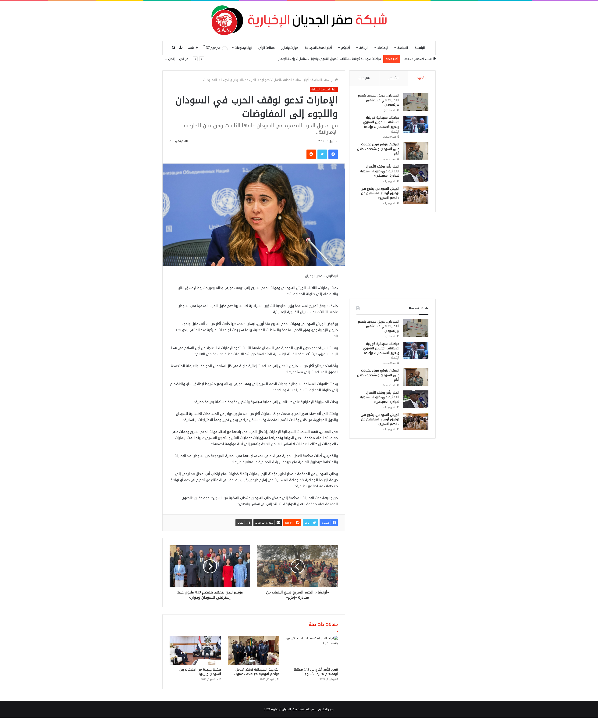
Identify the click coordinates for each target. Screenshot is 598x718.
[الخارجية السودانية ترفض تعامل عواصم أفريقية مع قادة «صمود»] (253, 650)
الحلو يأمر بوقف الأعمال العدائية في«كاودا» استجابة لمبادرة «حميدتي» (379, 171)
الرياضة (363, 48)
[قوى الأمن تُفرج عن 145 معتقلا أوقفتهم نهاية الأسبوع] (312, 650)
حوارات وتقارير (289, 48)
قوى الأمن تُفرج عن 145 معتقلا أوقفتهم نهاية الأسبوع (316, 671)
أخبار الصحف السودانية (318, 48)
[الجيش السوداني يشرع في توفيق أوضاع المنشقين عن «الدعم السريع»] (415, 195)
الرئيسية (420, 48)
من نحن (184, 59)
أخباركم (345, 48)
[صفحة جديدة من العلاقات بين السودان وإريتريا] (195, 650)
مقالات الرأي (266, 48)
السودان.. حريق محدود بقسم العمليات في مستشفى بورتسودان (378, 100)
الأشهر (393, 78)
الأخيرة (421, 78)
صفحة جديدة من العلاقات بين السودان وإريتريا (200, 671)
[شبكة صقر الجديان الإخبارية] (299, 20)
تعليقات (364, 78)
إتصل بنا (169, 59)
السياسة (402, 48)
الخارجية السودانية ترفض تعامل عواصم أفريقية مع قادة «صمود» (256, 671)
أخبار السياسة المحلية (296, 80)
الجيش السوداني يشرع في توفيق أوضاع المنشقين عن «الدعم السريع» (380, 193)
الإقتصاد (382, 48)
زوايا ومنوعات (243, 48)
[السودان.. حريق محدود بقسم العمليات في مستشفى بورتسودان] (415, 102)
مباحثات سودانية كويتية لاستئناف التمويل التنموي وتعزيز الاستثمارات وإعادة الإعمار (381, 124)
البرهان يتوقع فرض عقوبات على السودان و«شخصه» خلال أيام (342, 59)
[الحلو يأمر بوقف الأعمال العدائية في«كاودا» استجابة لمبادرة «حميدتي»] (415, 173)
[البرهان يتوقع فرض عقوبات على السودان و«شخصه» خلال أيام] (415, 151)
